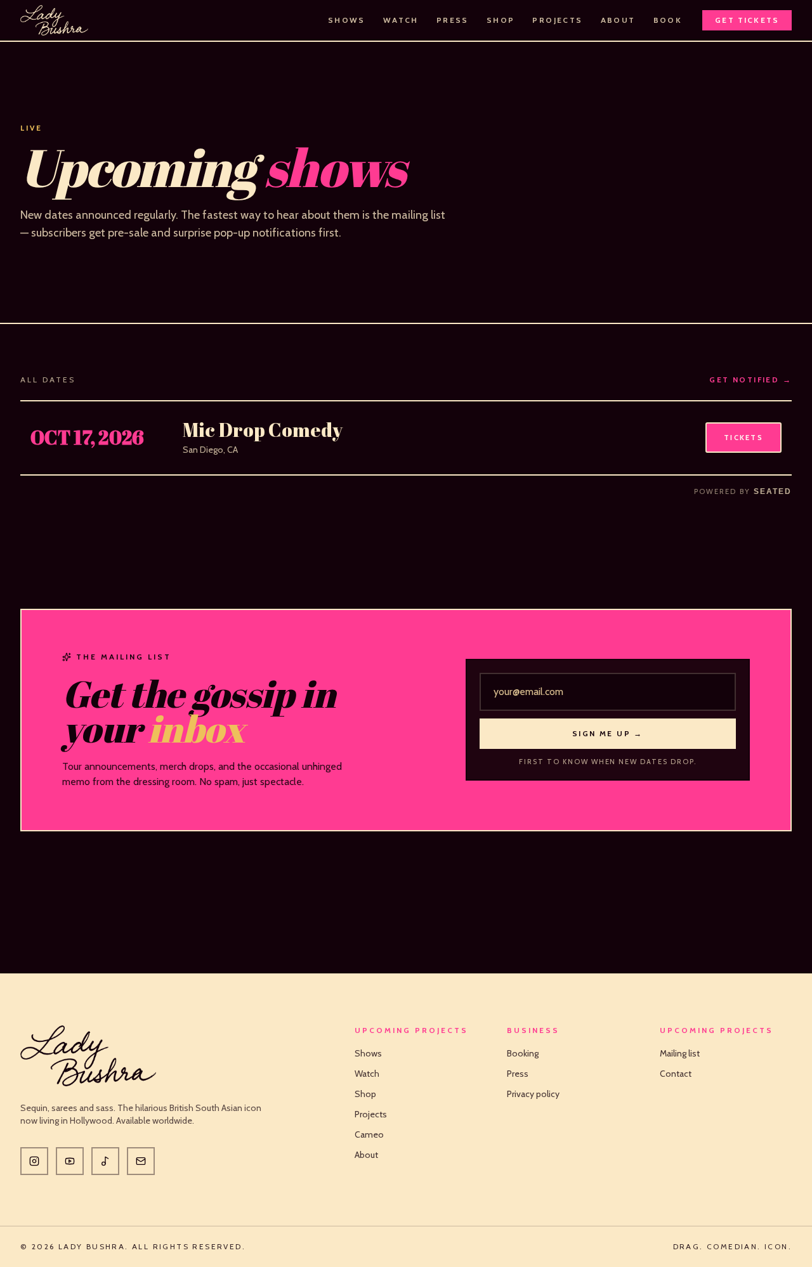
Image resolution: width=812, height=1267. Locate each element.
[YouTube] (70, 1161)
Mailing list (680, 1053)
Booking (523, 1053)
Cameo (369, 1134)
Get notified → (750, 379)
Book (668, 20)
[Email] (141, 1161)
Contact (675, 1073)
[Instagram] (34, 1161)
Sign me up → (607, 733)
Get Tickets (747, 20)
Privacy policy (533, 1094)
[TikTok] (105, 1161)
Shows (346, 20)
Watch (401, 20)
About (618, 20)
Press (452, 20)
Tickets (743, 437)
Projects (557, 20)
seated (773, 491)
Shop (501, 20)
